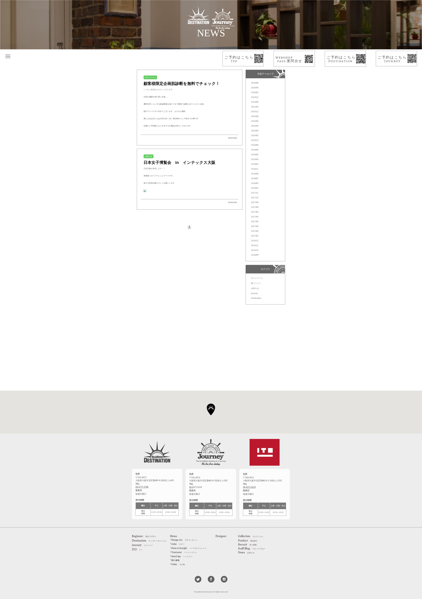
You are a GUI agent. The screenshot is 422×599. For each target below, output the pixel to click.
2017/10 (254, 197)
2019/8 (254, 145)
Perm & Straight (189, 548)
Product (247, 540)
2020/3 (254, 131)
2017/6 (254, 212)
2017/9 (254, 202)
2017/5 (254, 217)
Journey (142, 545)
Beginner (144, 536)
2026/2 (254, 92)
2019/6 (254, 150)
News (246, 552)
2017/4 (254, 221)
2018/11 (254, 169)
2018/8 (254, 174)
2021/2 (254, 107)
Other (178, 564)
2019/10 (254, 140)
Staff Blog (251, 548)
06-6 (191, 487)
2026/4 (254, 88)
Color (178, 544)
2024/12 (254, 97)
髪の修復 (176, 560)
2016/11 (254, 245)
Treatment (184, 552)
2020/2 (254, 135)
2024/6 (254, 102)
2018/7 (254, 178)
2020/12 (254, 111)
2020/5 (254, 121)
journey (254, 293)
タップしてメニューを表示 (7, 56)
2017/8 (254, 207)
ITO (137, 549)
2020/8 (254, 116)
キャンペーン (257, 278)
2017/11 (254, 193)
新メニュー (256, 283)
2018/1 (254, 188)
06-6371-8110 (249, 487)
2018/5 (254, 183)
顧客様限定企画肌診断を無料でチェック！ (182, 83)
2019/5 (254, 154)
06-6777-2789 (142, 487)
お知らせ (255, 288)
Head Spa (182, 556)
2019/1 (254, 164)
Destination (256, 298)
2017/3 (254, 226)
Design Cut (184, 539)
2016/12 (254, 241)
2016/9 (254, 255)
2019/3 (254, 159)
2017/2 (254, 231)
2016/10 (254, 250)
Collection (250, 536)
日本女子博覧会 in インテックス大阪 (179, 162)
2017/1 (254, 236)
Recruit (247, 544)
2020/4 (254, 126)
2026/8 (254, 83)
